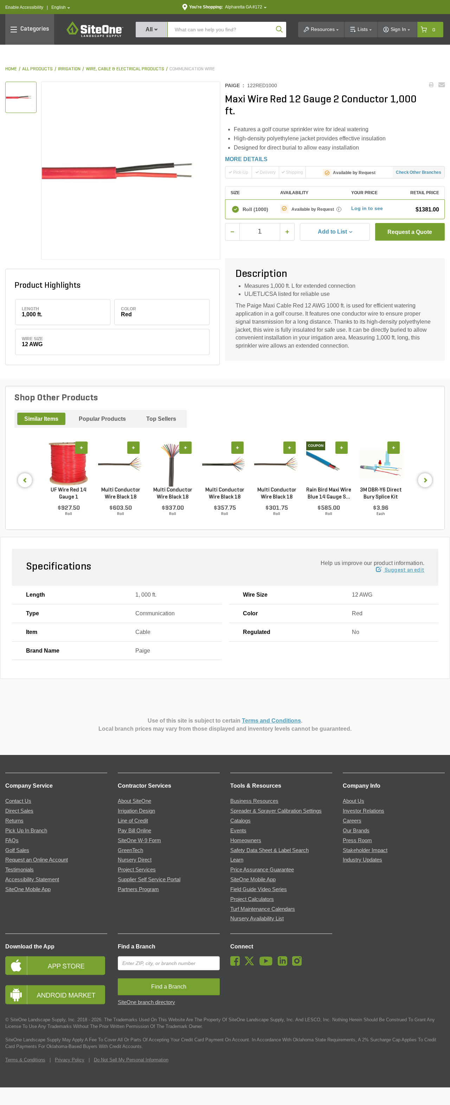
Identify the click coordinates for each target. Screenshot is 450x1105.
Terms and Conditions (271, 721)
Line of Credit (133, 821)
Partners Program (138, 889)
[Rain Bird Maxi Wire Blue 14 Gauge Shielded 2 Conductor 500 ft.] (328, 464)
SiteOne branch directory (146, 1002)
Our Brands (356, 830)
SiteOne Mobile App (28, 889)
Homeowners (245, 840)
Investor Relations (363, 811)
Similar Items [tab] (41, 419)
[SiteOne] (94, 35)
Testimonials (19, 869)
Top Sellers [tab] (161, 419)
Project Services (137, 869)
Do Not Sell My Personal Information (131, 1059)
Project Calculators (252, 899)
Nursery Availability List (257, 918)
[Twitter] (251, 964)
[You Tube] (267, 964)
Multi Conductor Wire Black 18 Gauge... (120, 494)
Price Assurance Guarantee (262, 869)
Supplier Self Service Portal (149, 879)
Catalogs (240, 821)
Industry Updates (362, 860)
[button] (60, 8)
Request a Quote (409, 232)
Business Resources (254, 801)
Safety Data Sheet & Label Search (269, 850)
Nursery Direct (135, 860)
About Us (353, 801)
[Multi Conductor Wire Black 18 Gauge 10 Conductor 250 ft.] (224, 464)
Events (238, 830)
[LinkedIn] (284, 964)
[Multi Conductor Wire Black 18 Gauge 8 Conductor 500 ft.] (120, 464)
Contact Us (18, 801)
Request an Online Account (36, 860)
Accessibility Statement (32, 879)
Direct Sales (19, 811)
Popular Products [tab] (102, 419)
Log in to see (367, 208)
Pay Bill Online (134, 830)
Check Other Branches (418, 172)
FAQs (12, 840)
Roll (255, 209)
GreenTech (130, 850)
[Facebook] (236, 964)
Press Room (357, 840)
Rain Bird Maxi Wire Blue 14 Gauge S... (328, 493)
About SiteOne (134, 801)
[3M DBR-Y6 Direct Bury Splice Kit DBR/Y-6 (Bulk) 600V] (380, 464)
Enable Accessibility (24, 7)
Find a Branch (136, 947)
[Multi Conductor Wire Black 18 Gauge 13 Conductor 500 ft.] (172, 464)
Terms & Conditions (25, 1059)
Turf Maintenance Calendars (262, 909)
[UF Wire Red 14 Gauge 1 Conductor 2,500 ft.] (68, 464)
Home (11, 69)
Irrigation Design (136, 811)
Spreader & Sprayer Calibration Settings (276, 811)
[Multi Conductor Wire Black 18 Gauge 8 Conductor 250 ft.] (276, 464)
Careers (352, 821)
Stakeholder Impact (365, 850)
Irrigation (69, 69)
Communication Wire (192, 69)
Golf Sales (17, 850)
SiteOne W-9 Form (139, 840)
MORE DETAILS (246, 159)
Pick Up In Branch (26, 830)
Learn (236, 860)
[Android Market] (56, 994)
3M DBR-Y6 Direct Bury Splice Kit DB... (381, 494)
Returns (14, 821)
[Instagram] (298, 964)
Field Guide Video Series (258, 889)
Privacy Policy (69, 1059)
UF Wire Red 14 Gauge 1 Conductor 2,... (68, 494)
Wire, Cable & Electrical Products (125, 69)
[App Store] (56, 965)
